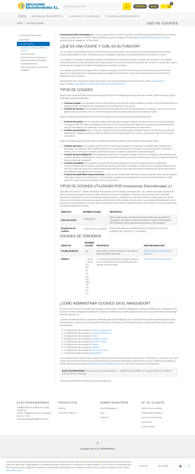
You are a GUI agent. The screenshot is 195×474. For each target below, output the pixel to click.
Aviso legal (24, 39)
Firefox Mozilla (99, 341)
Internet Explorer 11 (102, 333)
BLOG (102, 413)
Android (96, 347)
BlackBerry (97, 353)
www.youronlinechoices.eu (113, 84)
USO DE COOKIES (148, 427)
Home (20, 23)
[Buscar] (127, 6)
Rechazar (163, 466)
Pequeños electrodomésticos (122, 16)
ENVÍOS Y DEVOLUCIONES (152, 408)
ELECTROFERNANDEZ (108, 408)
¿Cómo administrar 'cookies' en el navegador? (34, 68)
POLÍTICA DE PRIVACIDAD (152, 418)
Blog (154, 6)
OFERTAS (62, 408)
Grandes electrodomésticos (47, 16)
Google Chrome (100, 338)
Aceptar (143, 466)
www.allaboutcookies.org (86, 84)
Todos (22, 16)
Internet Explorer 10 (102, 330)
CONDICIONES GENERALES (152, 413)
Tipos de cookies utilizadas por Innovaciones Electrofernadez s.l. (34, 58)
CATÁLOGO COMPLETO (67, 413)
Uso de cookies (35, 23)
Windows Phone (100, 350)
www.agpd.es (157, 81)
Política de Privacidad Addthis (158, 259)
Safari (95, 336)
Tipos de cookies (27, 54)
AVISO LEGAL (147, 422)
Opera (95, 344)
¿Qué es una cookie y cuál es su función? (33, 49)
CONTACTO (104, 418)
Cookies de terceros (28, 63)
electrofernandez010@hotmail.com (105, 363)
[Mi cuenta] (163, 6)
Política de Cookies (14, 470)
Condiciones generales (30, 35)
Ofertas (140, 6)
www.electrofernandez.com (151, 37)
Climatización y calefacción (84, 16)
